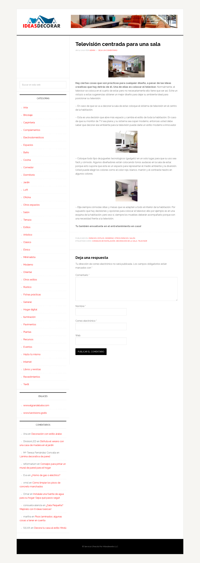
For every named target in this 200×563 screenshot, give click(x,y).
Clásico (27, 242)
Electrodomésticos (33, 137)
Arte (25, 107)
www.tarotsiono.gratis (35, 413)
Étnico (26, 249)
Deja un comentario (107, 50)
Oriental (27, 272)
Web (78, 335)
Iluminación (29, 317)
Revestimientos (31, 376)
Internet (27, 361)
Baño (26, 152)
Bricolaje (28, 115)
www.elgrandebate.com (36, 405)
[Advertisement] (43, 56)
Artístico (27, 234)
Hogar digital (30, 309)
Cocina (27, 160)
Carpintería (29, 122)
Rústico (27, 287)
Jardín (26, 182)
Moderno (109, 238)
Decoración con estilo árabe (46, 433)
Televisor (142, 241)
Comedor (28, 167)
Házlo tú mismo (32, 354)
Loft (25, 189)
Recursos (28, 339)
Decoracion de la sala (126, 241)
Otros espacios (122, 238)
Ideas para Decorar (42, 21)
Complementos (31, 130)
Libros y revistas (32, 369)
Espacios (93, 238)
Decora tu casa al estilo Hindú (50, 527)
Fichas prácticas (32, 294)
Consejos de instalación (103, 241)
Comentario (82, 275)
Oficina (27, 197)
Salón (132, 238)
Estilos (101, 238)
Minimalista (29, 257)
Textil (26, 384)
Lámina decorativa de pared (35, 456)
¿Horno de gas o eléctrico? (45, 475)
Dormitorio (29, 174)
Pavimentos (29, 324)
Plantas (27, 332)
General (27, 302)
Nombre (80, 306)
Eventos (27, 347)
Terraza (27, 219)
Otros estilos (30, 279)
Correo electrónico (86, 320)
